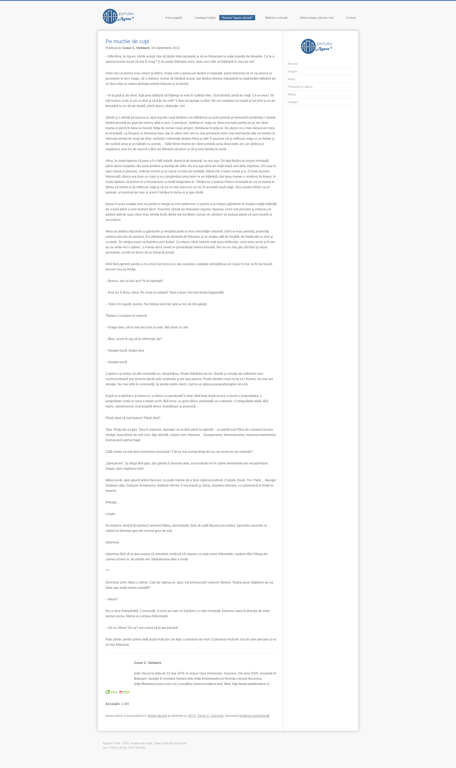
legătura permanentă (254, 715)
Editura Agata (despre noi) (316, 17)
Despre (292, 71)
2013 (192, 715)
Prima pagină (173, 17)
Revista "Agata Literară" (237, 17)
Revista (292, 63)
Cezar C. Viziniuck (210, 715)
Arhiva (292, 94)
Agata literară (157, 715)
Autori (291, 79)
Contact (351, 17)
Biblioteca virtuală (276, 17)
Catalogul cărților (205, 17)
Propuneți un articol (300, 86)
